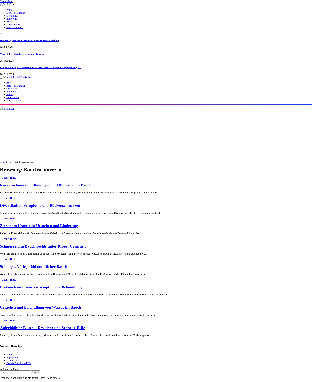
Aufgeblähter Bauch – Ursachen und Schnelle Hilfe (42, 328)
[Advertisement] (156, 136)
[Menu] (1, 78)
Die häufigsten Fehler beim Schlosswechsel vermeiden (29, 40)
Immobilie (11, 18)
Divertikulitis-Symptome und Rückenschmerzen (40, 205)
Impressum (12, 357)
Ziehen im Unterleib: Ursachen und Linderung (39, 226)
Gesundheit (12, 15)
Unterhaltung (13, 24)
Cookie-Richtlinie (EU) (18, 363)
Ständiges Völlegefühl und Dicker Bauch (33, 266)
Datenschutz (12, 360)
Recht (9, 21)
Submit (35, 372)
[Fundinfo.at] (17, 77)
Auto (9, 9)
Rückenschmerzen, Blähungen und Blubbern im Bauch (45, 185)
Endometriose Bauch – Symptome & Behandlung (41, 287)
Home (9, 354)
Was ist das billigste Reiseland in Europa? (23, 54)
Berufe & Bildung (15, 12)
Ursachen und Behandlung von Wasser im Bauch (40, 307)
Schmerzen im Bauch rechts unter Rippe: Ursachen (43, 246)
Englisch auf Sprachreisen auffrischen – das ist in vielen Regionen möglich (40, 67)
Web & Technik (14, 27)
